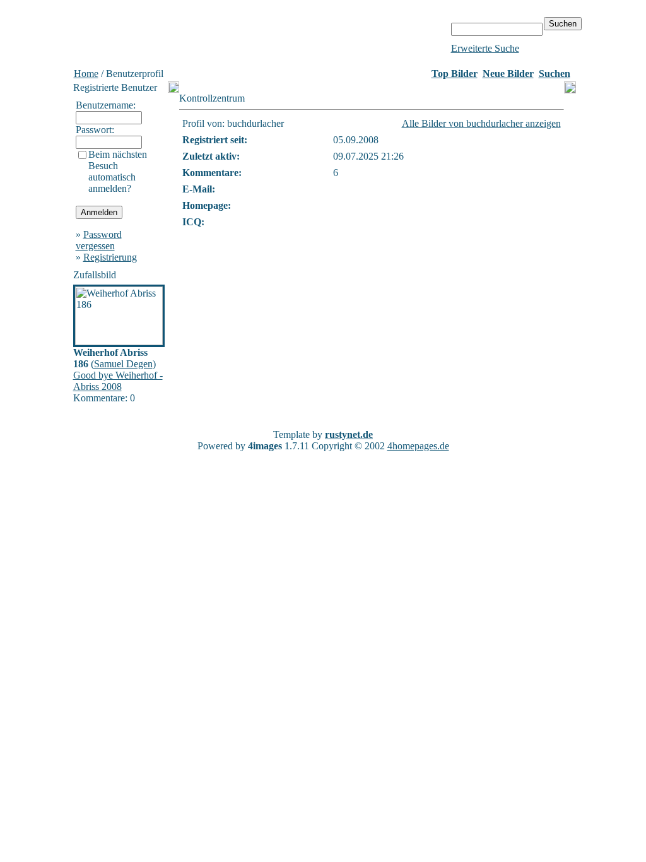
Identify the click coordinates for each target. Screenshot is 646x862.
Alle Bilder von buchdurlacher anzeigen (481, 123)
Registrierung (110, 257)
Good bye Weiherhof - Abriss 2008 (118, 381)
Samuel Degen (123, 363)
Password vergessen (99, 240)
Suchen (554, 73)
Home (86, 73)
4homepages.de (418, 445)
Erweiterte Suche (485, 48)
